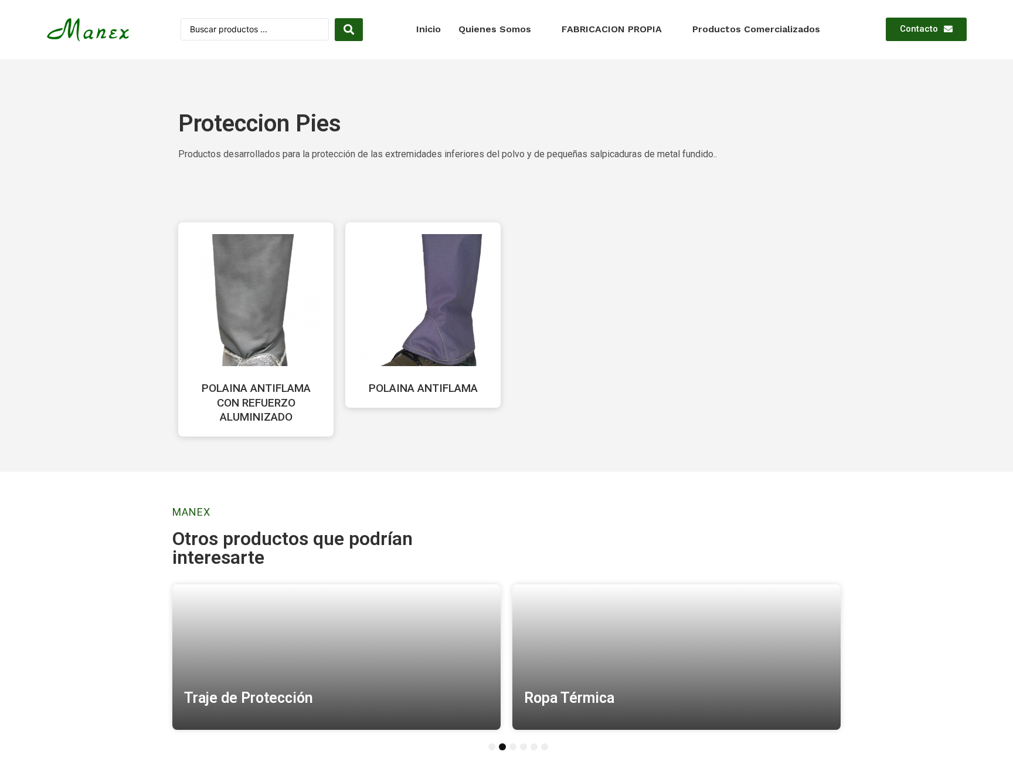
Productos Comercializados (756, 29)
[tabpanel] (336, 657)
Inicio (428, 29)
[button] (926, 29)
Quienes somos (494, 29)
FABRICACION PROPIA (612, 29)
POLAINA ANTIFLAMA (423, 388)
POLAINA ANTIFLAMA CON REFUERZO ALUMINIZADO (256, 402)
